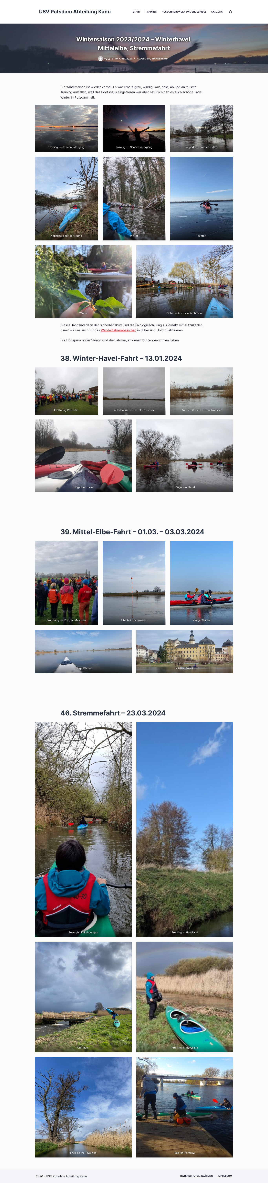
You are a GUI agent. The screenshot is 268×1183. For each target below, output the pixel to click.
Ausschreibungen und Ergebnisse (184, 11)
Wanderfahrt (161, 58)
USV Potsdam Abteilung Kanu (75, 12)
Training (151, 11)
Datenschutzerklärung (196, 1175)
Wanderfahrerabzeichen (118, 330)
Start (136, 11)
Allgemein (143, 58)
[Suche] (230, 11)
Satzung (217, 11)
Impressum (225, 1175)
